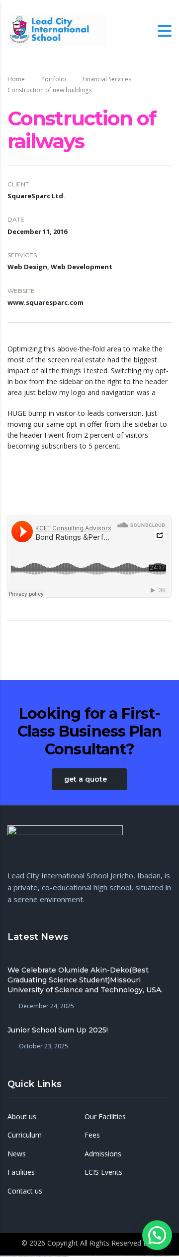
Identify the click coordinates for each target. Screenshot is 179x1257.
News (16, 1153)
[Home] (57, 30)
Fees (92, 1135)
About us (21, 1116)
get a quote (85, 779)
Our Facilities (105, 1116)
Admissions (103, 1153)
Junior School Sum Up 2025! (57, 1030)
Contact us (24, 1191)
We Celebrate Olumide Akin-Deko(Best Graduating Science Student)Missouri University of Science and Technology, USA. (85, 980)
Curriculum (24, 1135)
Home (16, 79)
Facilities (21, 1172)
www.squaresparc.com (45, 302)
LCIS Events (103, 1172)
